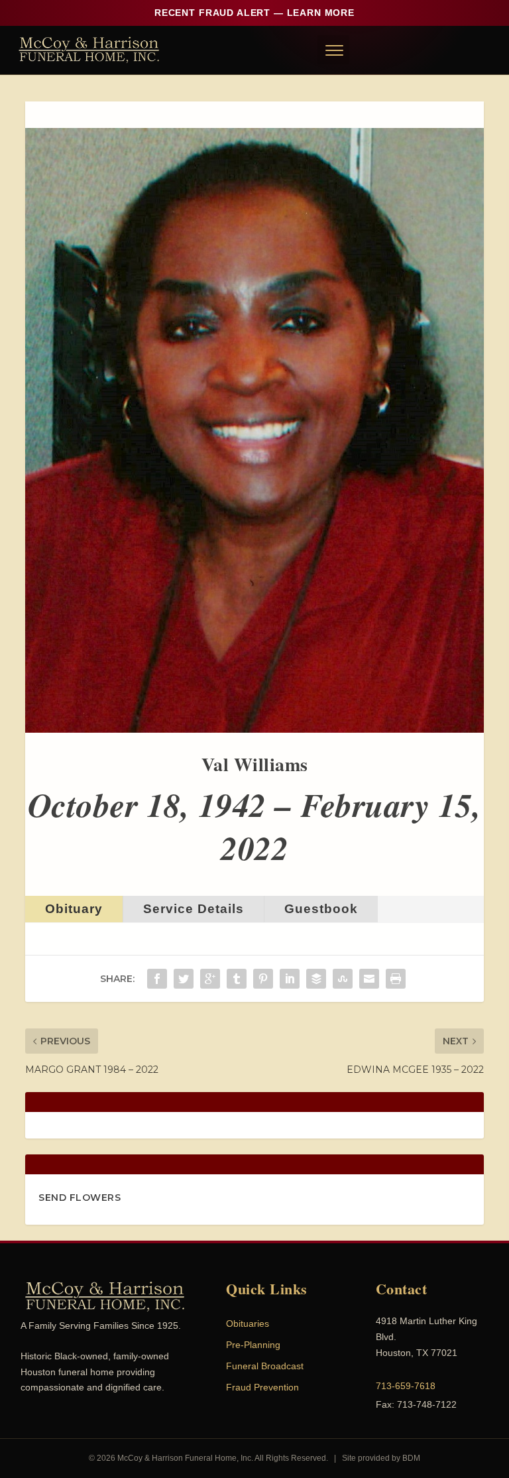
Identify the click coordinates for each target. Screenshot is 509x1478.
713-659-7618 (405, 1386)
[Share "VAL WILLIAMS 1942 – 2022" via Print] (395, 978)
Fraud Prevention (262, 1387)
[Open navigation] (333, 49)
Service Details (193, 909)
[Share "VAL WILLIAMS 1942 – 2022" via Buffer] (316, 978)
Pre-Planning (253, 1344)
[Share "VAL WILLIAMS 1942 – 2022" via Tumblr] (236, 978)
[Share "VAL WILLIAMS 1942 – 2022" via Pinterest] (263, 978)
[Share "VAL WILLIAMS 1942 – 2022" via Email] (369, 978)
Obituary (74, 909)
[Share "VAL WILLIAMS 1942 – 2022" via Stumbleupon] (342, 978)
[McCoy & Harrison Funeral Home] (89, 49)
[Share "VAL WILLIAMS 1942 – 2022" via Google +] (210, 978)
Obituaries (247, 1323)
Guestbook (321, 909)
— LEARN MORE (254, 12)
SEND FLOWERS (79, 1197)
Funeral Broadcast (265, 1366)
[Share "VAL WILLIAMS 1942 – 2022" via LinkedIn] (289, 978)
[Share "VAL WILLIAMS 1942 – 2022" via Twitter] (183, 978)
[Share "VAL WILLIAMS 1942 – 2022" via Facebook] (157, 978)
